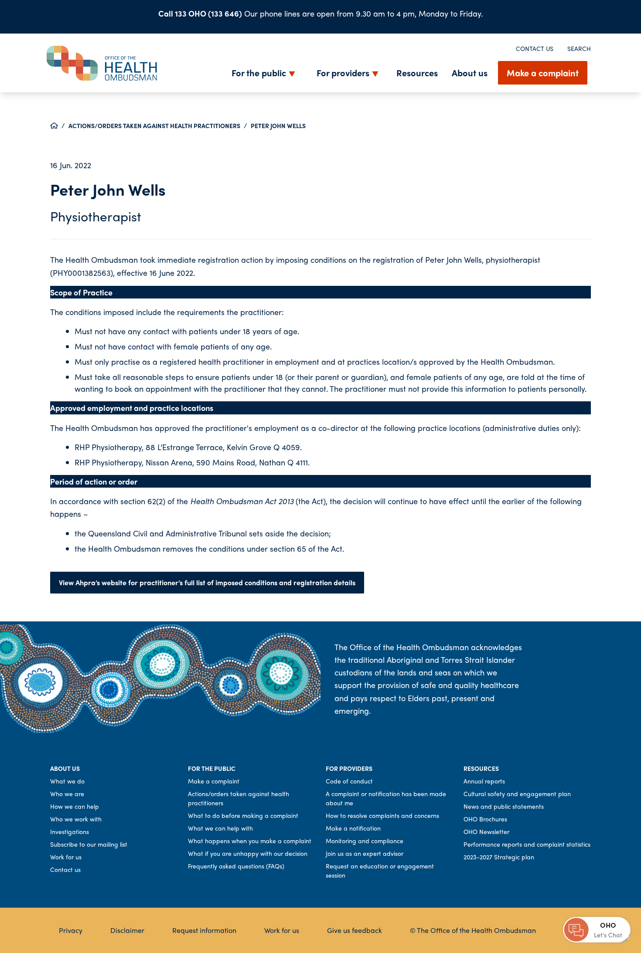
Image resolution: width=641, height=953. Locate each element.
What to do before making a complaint (243, 815)
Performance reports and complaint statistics (527, 844)
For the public (259, 72)
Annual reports (484, 781)
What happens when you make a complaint (249, 840)
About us (470, 72)
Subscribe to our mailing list (88, 844)
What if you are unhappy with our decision (247, 853)
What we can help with (220, 828)
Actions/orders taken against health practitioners (154, 125)
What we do (67, 781)
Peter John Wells (278, 125)
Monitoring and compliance (364, 840)
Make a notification (353, 828)
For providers (343, 72)
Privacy (70, 930)
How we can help (74, 806)
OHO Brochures (485, 818)
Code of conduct (349, 781)
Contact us (534, 48)
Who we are (67, 793)
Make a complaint (543, 72)
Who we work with (76, 818)
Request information (204, 930)
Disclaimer (127, 930)
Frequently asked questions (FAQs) (236, 865)
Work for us (66, 856)
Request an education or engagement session (380, 870)
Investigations (69, 831)
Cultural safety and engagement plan (517, 793)
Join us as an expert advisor (364, 853)
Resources (417, 72)
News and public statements (504, 806)
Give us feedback (354, 930)
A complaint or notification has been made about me (386, 798)
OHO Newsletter (486, 831)
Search (579, 48)
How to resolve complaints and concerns (382, 815)
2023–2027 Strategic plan (499, 856)
